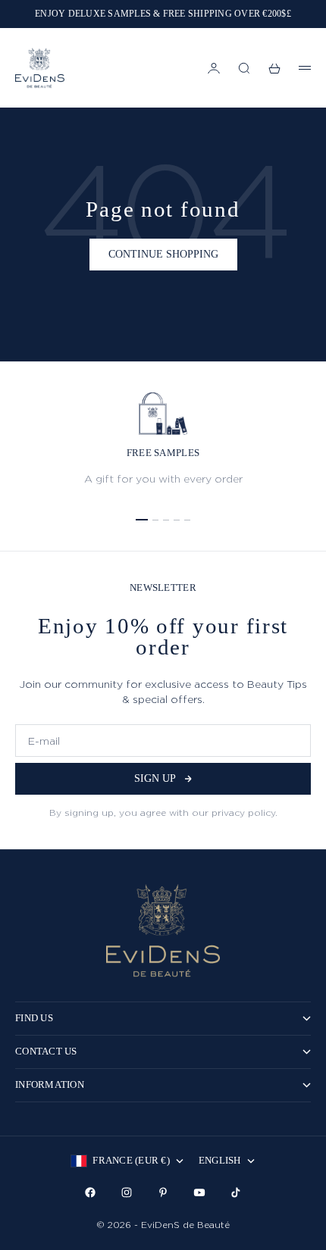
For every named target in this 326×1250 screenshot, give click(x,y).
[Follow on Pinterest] (163, 1192)
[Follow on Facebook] (90, 1192)
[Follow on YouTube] (199, 1192)
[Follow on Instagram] (127, 1192)
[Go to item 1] (142, 519)
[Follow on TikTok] (236, 1192)
